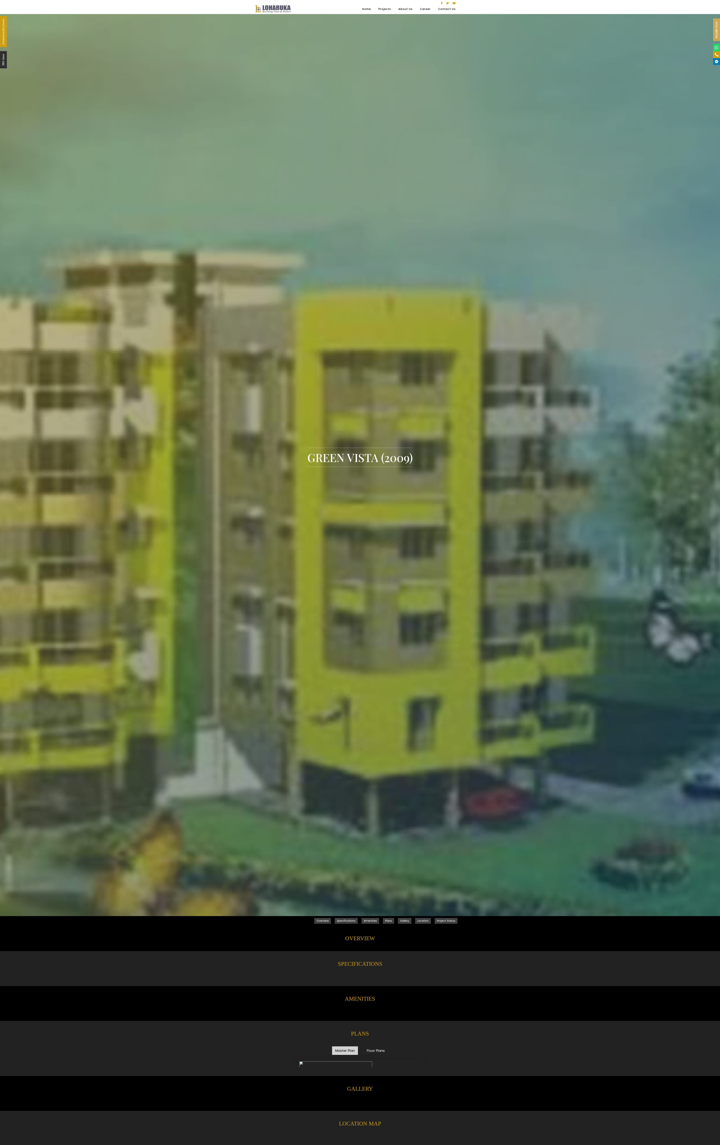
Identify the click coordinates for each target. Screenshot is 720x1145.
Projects (384, 9)
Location (423, 921)
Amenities (370, 921)
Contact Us (447, 9)
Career (425, 9)
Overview (322, 921)
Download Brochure (3, 31)
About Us (405, 9)
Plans (388, 921)
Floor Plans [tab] (376, 1050)
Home (366, 9)
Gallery (404, 921)
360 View (3, 60)
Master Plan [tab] (345, 1050)
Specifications (346, 921)
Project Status (446, 921)
